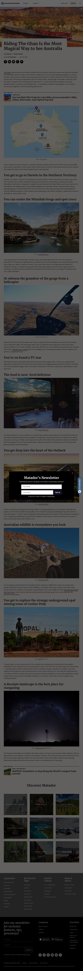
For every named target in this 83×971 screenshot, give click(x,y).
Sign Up (57, 492)
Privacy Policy (51, 496)
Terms (43, 496)
